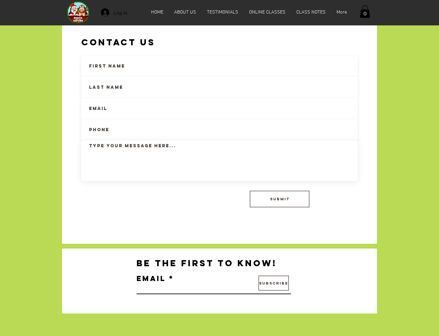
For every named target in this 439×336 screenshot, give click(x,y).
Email (151, 278)
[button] (365, 11)
